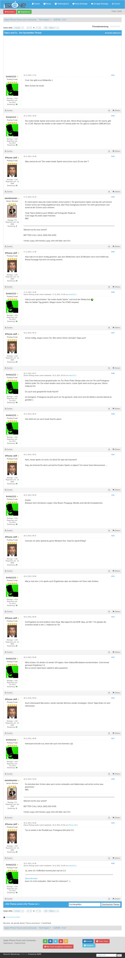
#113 (113, 576)
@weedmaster (31, 878)
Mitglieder (90, 945)
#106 (113, 292)
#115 (113, 657)
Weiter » (52, 28)
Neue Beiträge (81, 4)
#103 (113, 156)
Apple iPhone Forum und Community (20, 20)
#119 (113, 823)
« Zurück (17, 28)
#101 (113, 75)
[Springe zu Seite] (58, 27)
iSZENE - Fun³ (59, 20)
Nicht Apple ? (45, 20)
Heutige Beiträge (100, 4)
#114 (113, 617)
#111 (113, 495)
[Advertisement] (62, 56)
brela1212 (71, 294)
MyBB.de (23, 954)
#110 (113, 454)
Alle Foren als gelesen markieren (59, 947)
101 (46, 28)
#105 (113, 252)
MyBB (39, 954)
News (48, 4)
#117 (113, 738)
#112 (113, 536)
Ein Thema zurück (14, 904)
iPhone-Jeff (72, 825)
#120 (113, 863)
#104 (113, 197)
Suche (117, 4)
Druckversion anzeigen (13, 917)
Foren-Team (103, 941)
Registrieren (25, 12)
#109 (113, 414)
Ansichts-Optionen (113, 33)
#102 (113, 116)
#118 (113, 779)
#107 (113, 333)
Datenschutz (20, 943)
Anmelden (10, 12)
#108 (113, 373)
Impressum (8, 943)
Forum (37, 4)
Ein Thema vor (31, 904)
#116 (113, 698)
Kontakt (89, 941)
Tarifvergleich (63, 4)
